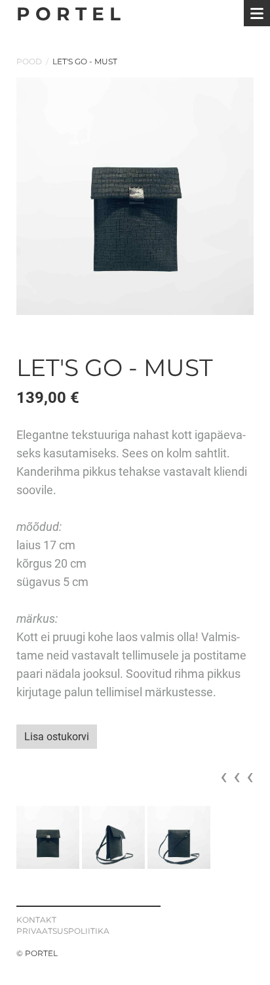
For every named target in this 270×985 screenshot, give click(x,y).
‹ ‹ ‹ (237, 776)
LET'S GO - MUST (84, 61)
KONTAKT (36, 920)
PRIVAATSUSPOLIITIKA (62, 931)
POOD (29, 61)
